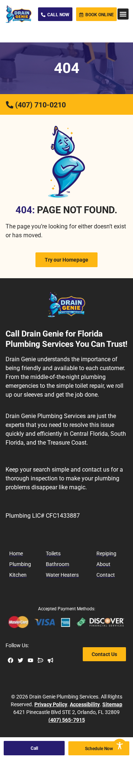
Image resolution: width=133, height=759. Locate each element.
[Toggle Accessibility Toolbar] (119, 745)
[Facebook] (11, 660)
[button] (123, 14)
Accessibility (85, 704)
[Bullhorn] (50, 660)
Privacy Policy (50, 704)
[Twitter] (20, 660)
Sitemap (112, 704)
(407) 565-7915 (66, 720)
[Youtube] (30, 660)
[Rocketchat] (40, 660)
